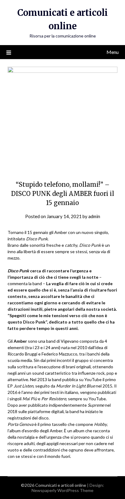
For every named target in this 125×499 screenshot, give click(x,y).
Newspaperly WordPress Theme (62, 490)
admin (94, 216)
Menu (112, 52)
